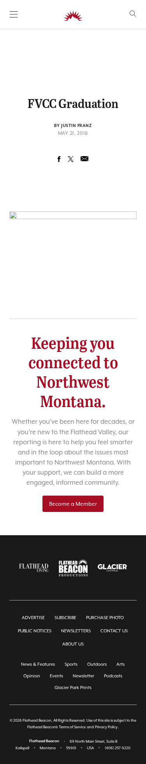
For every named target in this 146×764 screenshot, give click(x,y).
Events (56, 676)
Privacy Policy (106, 727)
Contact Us (114, 630)
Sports (71, 664)
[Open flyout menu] (13, 14)
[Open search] (133, 14)
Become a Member (73, 504)
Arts (120, 664)
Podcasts (113, 676)
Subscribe (65, 617)
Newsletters (76, 630)
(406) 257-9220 (117, 748)
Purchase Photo (105, 617)
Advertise (33, 617)
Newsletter (83, 676)
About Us (73, 644)
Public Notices (34, 630)
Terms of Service (72, 727)
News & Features (38, 664)
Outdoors (97, 664)
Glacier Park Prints (73, 687)
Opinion (31, 676)
